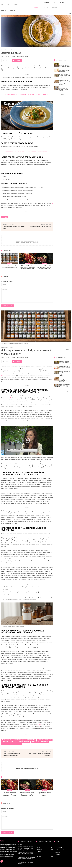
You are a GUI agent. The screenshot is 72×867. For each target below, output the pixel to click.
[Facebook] (1, 861)
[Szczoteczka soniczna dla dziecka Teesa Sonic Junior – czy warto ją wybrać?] (56, 88)
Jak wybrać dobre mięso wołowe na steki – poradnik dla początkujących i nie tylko (27, 267)
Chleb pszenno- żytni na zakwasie (40, 226)
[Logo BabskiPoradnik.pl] (36, 7)
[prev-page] (25, 272)
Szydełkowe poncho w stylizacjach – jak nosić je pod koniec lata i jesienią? (65, 65)
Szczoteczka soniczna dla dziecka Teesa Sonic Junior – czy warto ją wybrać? (25, 862)
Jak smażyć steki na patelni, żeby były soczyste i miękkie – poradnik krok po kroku (44, 267)
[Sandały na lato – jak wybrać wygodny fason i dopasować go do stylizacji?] (56, 81)
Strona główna (4, 50)
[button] (70, 13)
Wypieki (4, 217)
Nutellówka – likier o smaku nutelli (34, 152)
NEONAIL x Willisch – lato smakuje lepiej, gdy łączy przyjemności (64, 70)
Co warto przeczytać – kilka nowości (34, 94)
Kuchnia (11, 50)
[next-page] (28, 272)
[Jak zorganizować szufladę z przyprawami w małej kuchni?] (9, 258)
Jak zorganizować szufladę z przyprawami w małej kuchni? (9, 266)
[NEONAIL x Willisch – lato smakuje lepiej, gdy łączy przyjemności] (56, 70)
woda (28, 68)
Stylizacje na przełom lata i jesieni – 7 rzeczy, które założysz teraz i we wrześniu (26, 853)
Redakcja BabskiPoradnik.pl (21, 56)
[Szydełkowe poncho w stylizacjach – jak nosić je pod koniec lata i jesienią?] (56, 65)
